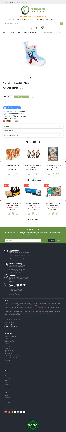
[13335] (49, 213)
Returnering (7, 343)
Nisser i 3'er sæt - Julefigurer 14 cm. (33, 166)
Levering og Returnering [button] (11, 135)
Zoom (33, 78)
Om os (18, 2)
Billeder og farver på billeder (11, 352)
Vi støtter (7, 362)
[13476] (29, 213)
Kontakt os (24, 2)
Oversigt (7, 363)
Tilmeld (52, 240)
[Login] (37, 28)
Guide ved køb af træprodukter (12, 355)
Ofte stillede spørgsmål (9, 2)
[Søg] (61, 23)
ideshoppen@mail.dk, (26, 258)
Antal (4, 97)
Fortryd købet (8, 346)
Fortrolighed (7, 348)
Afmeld (58, 240)
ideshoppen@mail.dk (11, 326)
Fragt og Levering (9, 340)
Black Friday (7, 360)
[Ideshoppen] (33, 10)
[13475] (9, 213)
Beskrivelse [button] (7, 126)
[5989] (9, 174)
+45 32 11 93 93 (10, 324)
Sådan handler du (9, 350)
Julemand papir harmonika (13, 165)
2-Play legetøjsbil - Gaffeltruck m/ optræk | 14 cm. (13, 204)
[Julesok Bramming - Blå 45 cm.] (33, 55)
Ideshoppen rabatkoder (10, 358)
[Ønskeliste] (32, 28)
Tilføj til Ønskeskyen (13, 108)
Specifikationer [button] (8, 131)
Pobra (7, 103)
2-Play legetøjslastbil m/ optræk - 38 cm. (33, 204)
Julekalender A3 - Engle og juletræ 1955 (53, 166)
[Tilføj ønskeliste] (32, 96)
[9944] (29, 174)
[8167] (49, 174)
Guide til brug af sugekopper (11, 357)
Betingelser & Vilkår (9, 341)
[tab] (33, 126)
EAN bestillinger (8, 353)
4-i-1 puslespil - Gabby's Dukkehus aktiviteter (53, 204)
